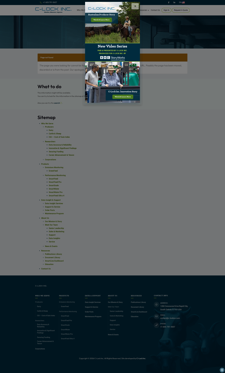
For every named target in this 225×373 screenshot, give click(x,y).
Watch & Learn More (101, 20)
